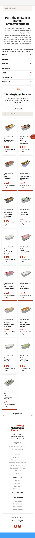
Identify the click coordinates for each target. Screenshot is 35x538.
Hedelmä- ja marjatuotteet (17, 446)
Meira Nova (17, 483)
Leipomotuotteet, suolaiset (17, 465)
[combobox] (17, 114)
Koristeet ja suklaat (17, 460)
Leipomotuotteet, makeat (17, 463)
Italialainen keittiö (17, 449)
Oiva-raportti (17, 507)
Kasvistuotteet (17, 457)
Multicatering (17, 493)
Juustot (17, 452)
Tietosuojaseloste (17, 509)
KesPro (17, 481)
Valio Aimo (17, 486)
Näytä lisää (17, 414)
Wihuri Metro (17, 489)
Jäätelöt (17, 454)
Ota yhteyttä (18, 501)
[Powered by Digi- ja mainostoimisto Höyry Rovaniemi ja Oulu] (17, 520)
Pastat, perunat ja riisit (17, 468)
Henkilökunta (17, 504)
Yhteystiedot (17, 498)
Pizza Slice (17, 471)
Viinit (17, 473)
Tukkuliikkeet (17, 477)
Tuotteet (17, 443)
